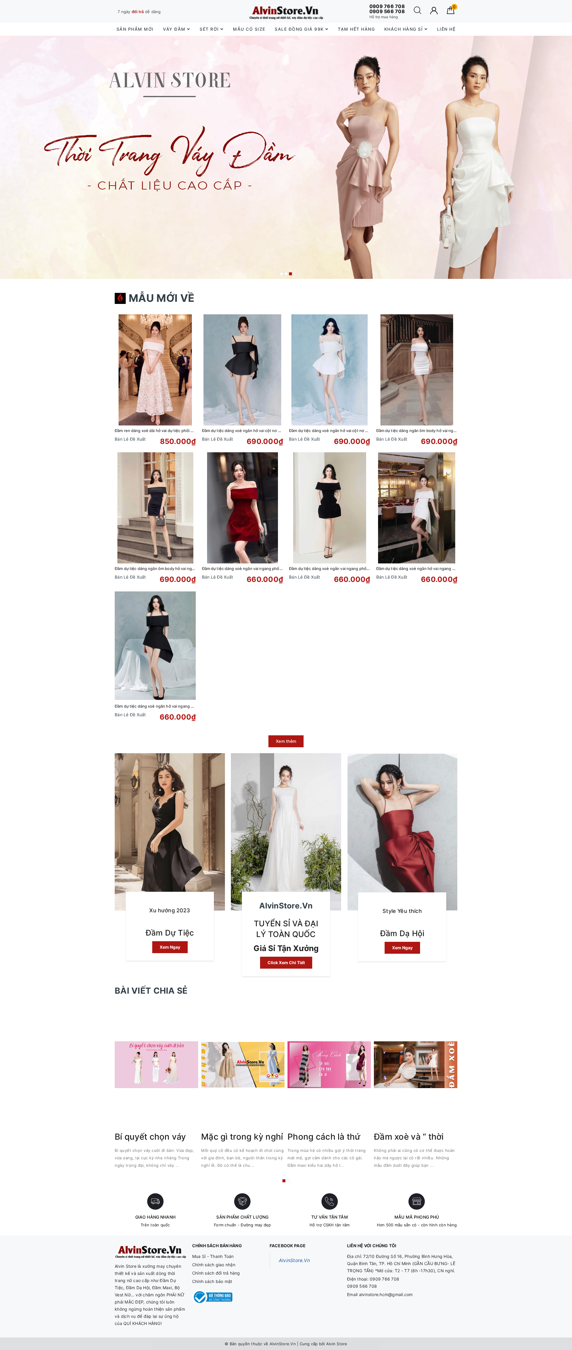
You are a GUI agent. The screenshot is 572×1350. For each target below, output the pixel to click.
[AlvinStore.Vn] (286, 11)
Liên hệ (446, 29)
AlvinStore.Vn (294, 1260)
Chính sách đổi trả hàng (216, 1273)
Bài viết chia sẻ (151, 991)
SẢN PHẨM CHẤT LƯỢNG (242, 1216)
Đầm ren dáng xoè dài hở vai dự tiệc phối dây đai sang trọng (170, 430)
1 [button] (281, 273)
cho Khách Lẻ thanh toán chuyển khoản (165, 11)
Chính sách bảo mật (212, 1281)
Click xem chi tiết (286, 962)
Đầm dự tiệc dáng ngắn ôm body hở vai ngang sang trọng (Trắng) (436, 430)
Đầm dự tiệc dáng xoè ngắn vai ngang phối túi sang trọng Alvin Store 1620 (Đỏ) (275, 568)
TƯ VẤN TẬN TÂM (329, 1216)
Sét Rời (210, 29)
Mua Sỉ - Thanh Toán (213, 1256)
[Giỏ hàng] (450, 12)
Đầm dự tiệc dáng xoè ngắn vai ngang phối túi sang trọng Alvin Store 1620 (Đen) (363, 568)
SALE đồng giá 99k (300, 29)
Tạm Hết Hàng (356, 29)
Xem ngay (170, 947)
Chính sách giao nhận (213, 1264)
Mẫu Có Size (249, 29)
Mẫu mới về (162, 298)
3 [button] (290, 273)
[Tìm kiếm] (417, 12)
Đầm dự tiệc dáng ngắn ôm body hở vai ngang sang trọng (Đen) (173, 568)
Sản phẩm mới (135, 29)
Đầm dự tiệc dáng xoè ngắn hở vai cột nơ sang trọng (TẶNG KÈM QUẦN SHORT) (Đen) (281, 430)
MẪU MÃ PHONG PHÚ (416, 1216)
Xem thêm (286, 741)
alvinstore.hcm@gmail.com (386, 1294)
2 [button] (286, 273)
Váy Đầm (175, 29)
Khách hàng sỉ (404, 29)
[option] (286, 157)
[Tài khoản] (434, 10)
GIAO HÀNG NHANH (155, 1216)
